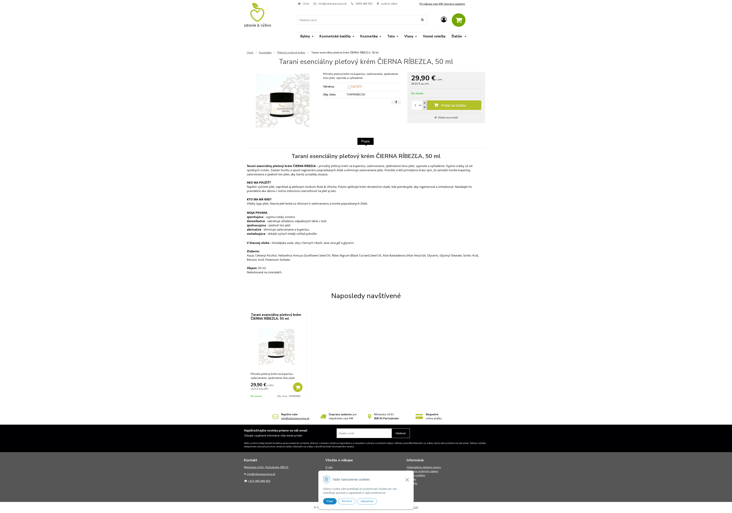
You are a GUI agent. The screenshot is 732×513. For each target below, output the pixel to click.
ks (420, 105)
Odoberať (401, 433)
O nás (329, 467)
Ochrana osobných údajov (422, 471)
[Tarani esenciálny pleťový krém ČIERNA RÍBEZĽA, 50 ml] (282, 100)
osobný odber (388, 4)
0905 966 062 (364, 4)
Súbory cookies (416, 475)
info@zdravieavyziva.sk (333, 4)
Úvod (306, 4)
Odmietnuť (367, 501)
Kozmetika (265, 52)
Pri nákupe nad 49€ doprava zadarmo (442, 4)
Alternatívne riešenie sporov (424, 467)
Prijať (330, 501)
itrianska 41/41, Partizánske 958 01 (267, 467)
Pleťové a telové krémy (291, 52)
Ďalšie (457, 36)
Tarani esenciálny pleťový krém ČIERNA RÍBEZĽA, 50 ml (276, 316)
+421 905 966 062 (259, 481)
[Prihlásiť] (444, 20)
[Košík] (459, 20)
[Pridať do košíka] (298, 387)
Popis (365, 141)
